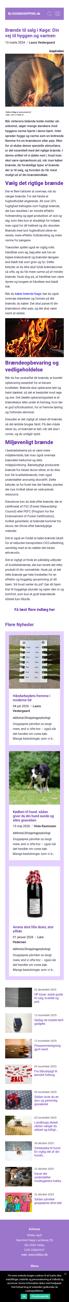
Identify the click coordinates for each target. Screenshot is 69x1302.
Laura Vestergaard (42, 42)
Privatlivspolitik (40, 1296)
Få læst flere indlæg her (34, 609)
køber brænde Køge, (28, 294)
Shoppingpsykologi (37, 718)
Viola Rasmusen (45, 826)
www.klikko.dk (38, 1255)
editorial (18, 718)
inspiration (56, 51)
